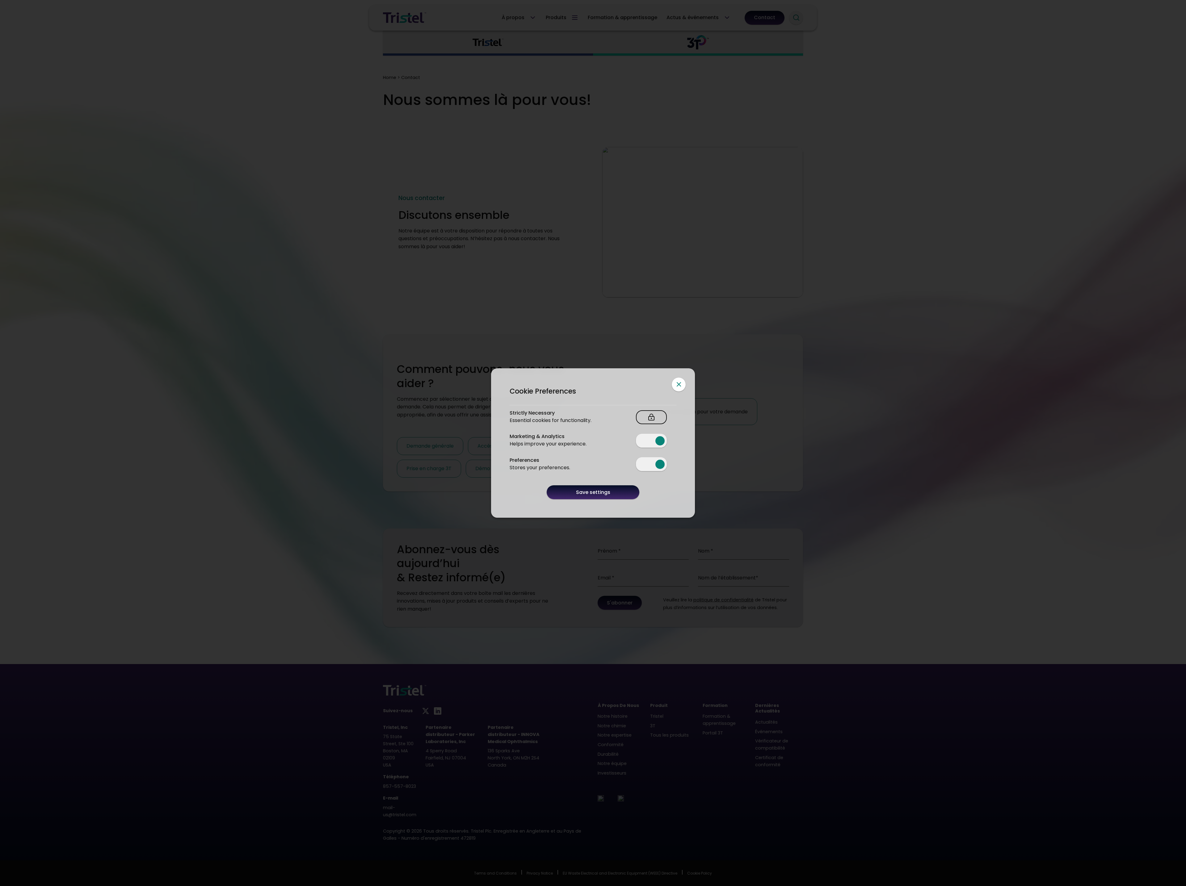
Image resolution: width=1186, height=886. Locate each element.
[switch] (651, 441)
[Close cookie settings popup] (679, 384)
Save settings (593, 492)
